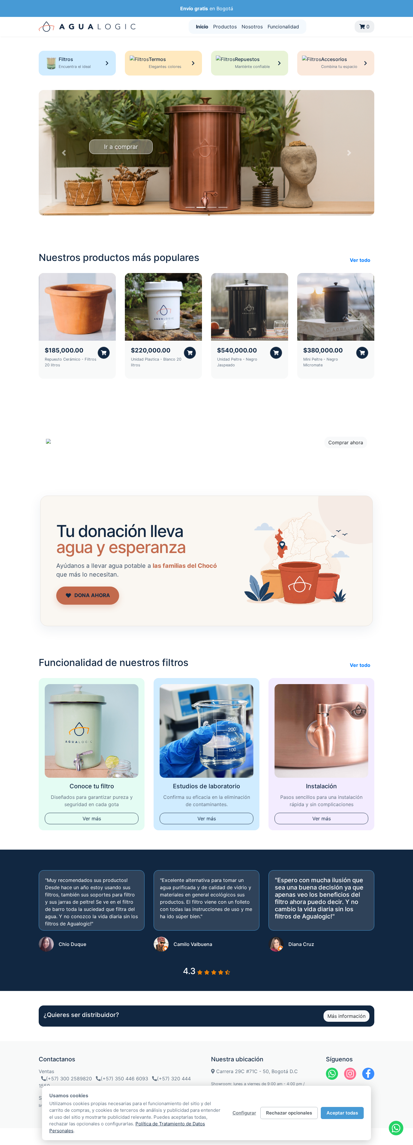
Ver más (92, 818)
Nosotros (252, 27)
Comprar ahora (345, 442)
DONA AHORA (87, 595)
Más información (346, 1016)
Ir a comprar (121, 146)
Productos (225, 27)
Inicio (202, 27)
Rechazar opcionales (289, 1113)
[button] (64, 153)
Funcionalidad (283, 27)
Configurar (244, 1113)
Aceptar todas (342, 1113)
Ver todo (360, 260)
